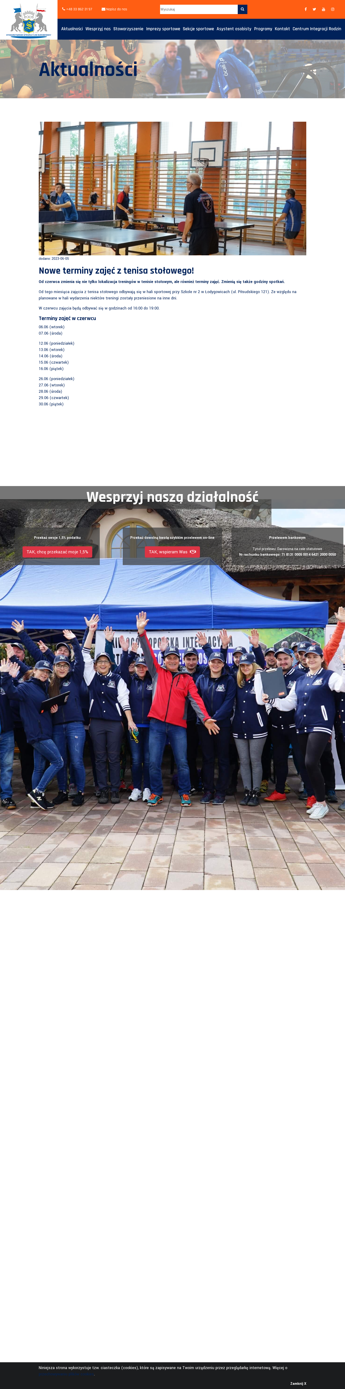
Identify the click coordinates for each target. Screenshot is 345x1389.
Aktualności (72, 29)
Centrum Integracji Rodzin (317, 29)
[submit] (242, 9)
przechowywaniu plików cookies (66, 1374)
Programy (263, 29)
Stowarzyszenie (128, 29)
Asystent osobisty (234, 29)
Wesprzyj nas (98, 29)
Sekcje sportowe (198, 29)
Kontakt (282, 29)
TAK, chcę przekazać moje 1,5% (57, 552)
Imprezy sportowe (163, 29)
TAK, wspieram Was (169, 552)
